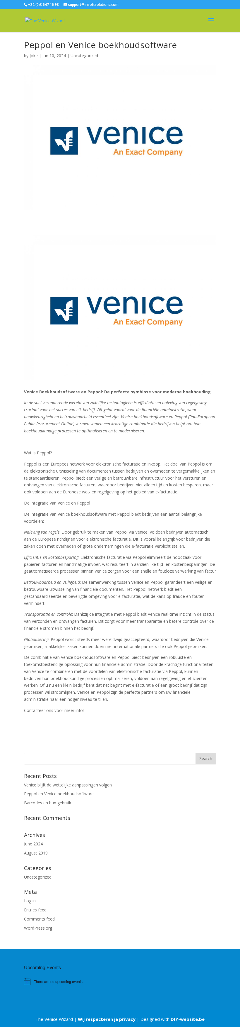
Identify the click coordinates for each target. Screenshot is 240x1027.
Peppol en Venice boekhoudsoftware (59, 793)
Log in (30, 901)
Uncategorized (84, 55)
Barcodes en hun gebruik (47, 803)
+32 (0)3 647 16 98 (43, 4)
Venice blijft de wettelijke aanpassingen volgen (68, 785)
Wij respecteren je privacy (107, 1019)
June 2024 (33, 844)
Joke (34, 55)
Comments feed (39, 919)
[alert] (68, 981)
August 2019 (36, 853)
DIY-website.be (188, 1019)
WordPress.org (38, 928)
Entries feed (35, 910)
